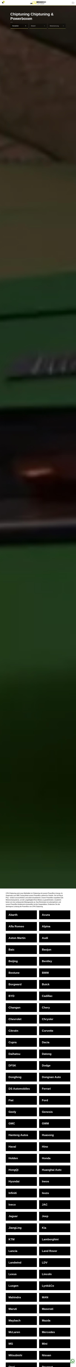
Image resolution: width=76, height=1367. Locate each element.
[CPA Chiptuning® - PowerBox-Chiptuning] (38, 3)
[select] (25, 26)
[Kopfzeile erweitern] (73, 3)
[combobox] (19, 26)
